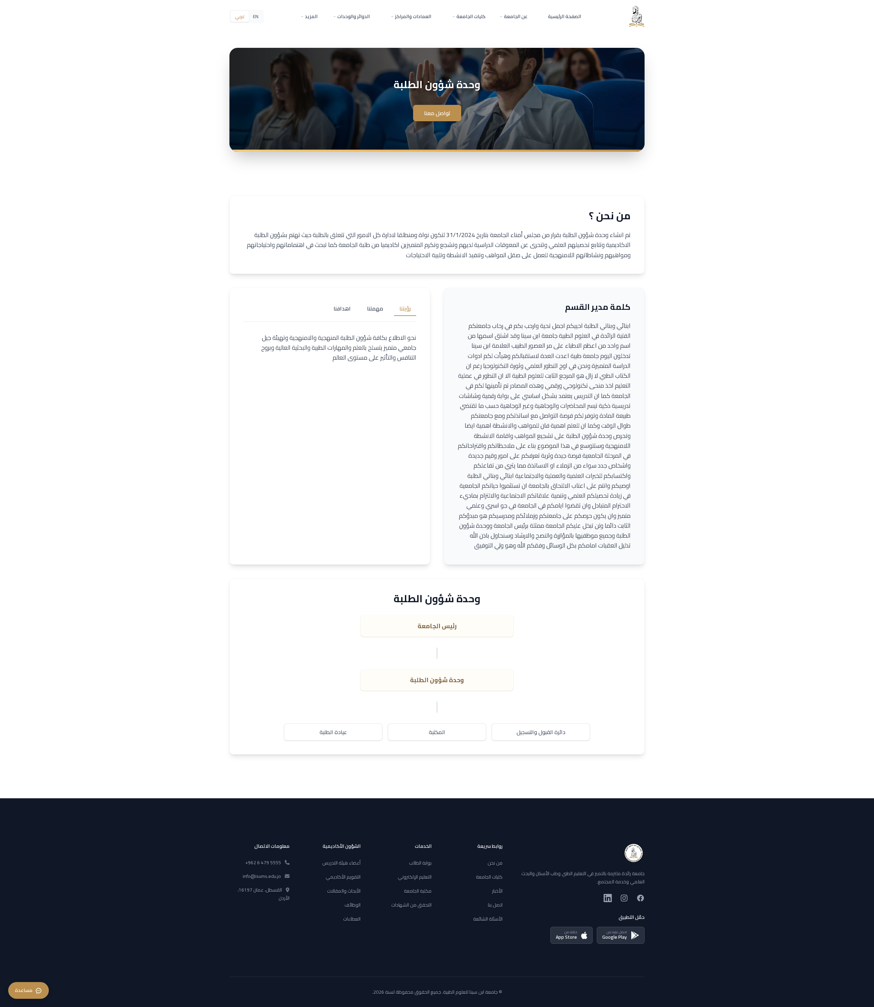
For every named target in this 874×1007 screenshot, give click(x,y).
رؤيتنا (405, 308)
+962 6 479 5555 (263, 862)
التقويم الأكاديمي (343, 876)
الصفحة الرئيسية (564, 16)
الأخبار (497, 890)
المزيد (311, 16)
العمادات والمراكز (413, 16)
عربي (240, 16)
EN (255, 16)
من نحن (495, 862)
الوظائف (352, 904)
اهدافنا (342, 308)
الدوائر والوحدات (353, 16)
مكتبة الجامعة (418, 890)
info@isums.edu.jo (262, 876)
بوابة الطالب (420, 862)
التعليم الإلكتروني (415, 876)
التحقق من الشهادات (411, 904)
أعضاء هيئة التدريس (341, 862)
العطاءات (352, 918)
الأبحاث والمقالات (344, 890)
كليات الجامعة (470, 16)
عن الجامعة (515, 16)
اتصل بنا (495, 904)
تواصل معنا (437, 113)
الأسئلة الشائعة (488, 918)
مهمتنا (375, 308)
